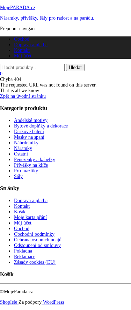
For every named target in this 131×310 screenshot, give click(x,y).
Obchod (21, 39)
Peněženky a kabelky (34, 159)
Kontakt (22, 50)
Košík (20, 211)
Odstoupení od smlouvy (37, 245)
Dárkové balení (29, 131)
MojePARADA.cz (17, 7)
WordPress (53, 302)
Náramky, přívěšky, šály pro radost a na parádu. (47, 18)
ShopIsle (9, 302)
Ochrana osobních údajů (37, 239)
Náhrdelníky (26, 142)
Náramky (23, 148)
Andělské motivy (31, 120)
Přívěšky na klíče (31, 165)
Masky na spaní (29, 137)
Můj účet (22, 55)
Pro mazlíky (26, 170)
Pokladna (23, 251)
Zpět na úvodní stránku (23, 96)
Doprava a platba (31, 44)
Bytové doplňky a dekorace (41, 126)
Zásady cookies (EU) (35, 262)
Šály (18, 176)
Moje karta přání (30, 217)
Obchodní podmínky (34, 234)
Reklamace (24, 256)
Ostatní (21, 154)
